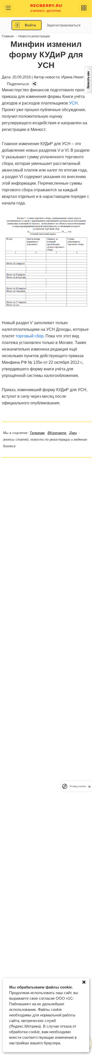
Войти (30, 25)
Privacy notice (78, 786)
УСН (73, 103)
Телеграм (37, 433)
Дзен (73, 433)
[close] (89, 786)
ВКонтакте (57, 433)
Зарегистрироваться (63, 25)
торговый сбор (29, 336)
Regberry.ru (46, 7)
